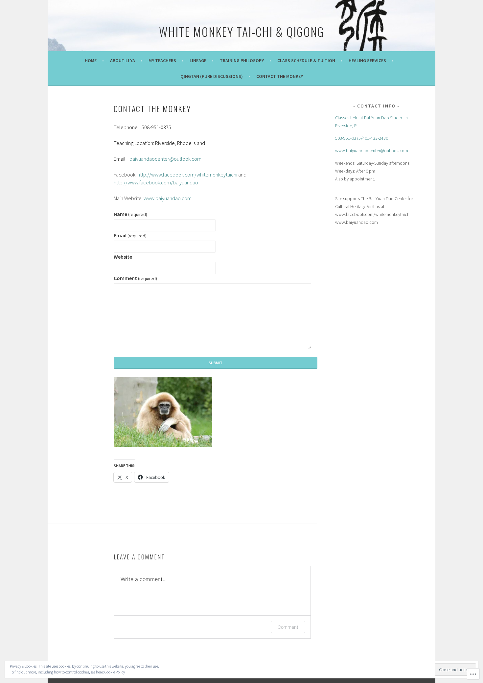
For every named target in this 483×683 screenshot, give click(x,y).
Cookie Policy (114, 672)
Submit (215, 362)
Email (130, 235)
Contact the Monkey (279, 76)
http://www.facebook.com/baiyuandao (156, 182)
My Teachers (162, 60)
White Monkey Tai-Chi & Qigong (241, 31)
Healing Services (367, 60)
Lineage (198, 60)
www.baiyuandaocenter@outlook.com (371, 150)
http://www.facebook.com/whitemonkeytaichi (187, 174)
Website (123, 256)
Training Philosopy (242, 60)
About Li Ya (122, 60)
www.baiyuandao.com (168, 198)
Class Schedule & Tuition (306, 60)
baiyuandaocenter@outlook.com (165, 158)
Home (91, 60)
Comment (135, 278)
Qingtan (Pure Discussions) (211, 76)
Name (130, 214)
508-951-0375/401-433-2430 (361, 138)
